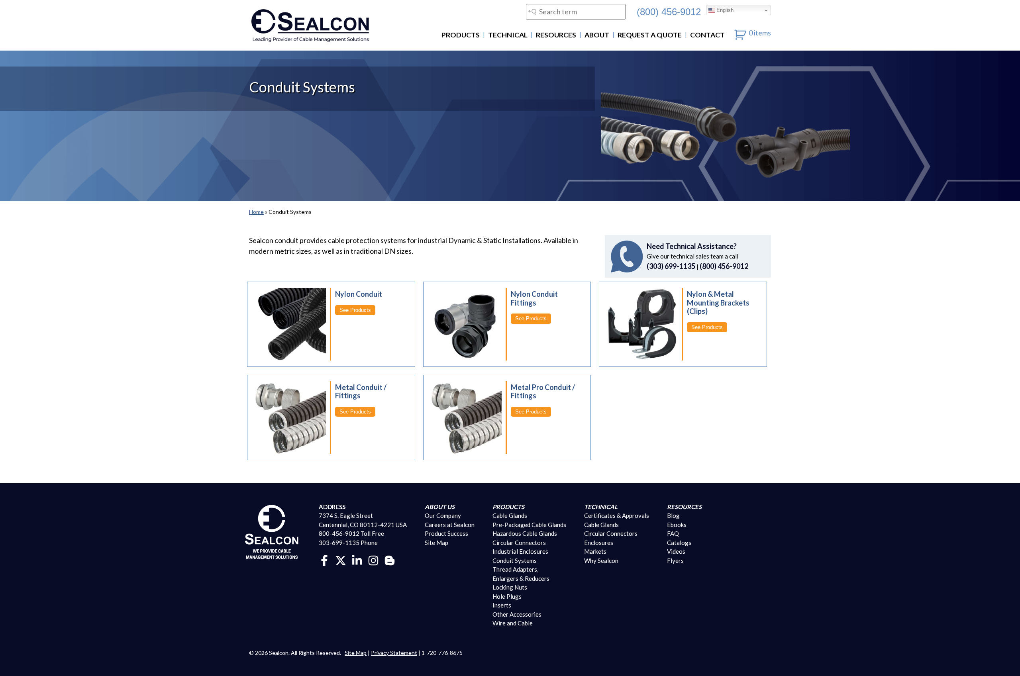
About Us (440, 506)
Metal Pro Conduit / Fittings (543, 391)
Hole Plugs (507, 596)
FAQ (673, 533)
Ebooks (677, 524)
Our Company (443, 515)
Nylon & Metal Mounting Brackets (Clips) (718, 302)
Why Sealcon (601, 560)
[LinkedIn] (357, 559)
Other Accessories (516, 614)
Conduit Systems (514, 560)
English (724, 10)
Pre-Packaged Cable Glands (529, 524)
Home (256, 211)
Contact (707, 35)
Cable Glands (509, 515)
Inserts (501, 605)
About (597, 35)
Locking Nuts (509, 587)
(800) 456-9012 (669, 11)
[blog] (389, 559)
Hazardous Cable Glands (524, 533)
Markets (595, 551)
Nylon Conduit (358, 294)
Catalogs (679, 542)
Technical (508, 35)
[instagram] (373, 559)
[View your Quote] (740, 32)
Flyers (675, 560)
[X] (340, 559)
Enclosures (598, 542)
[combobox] (576, 12)
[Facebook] (324, 559)
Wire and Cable (512, 623)
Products (460, 35)
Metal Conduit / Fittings (360, 391)
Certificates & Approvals (616, 515)
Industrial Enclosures (520, 551)
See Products (355, 310)
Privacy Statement (394, 652)
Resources (556, 35)
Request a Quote (650, 35)
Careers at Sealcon (450, 524)
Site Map (436, 542)
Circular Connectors (519, 542)
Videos (676, 551)
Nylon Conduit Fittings (534, 298)
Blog (673, 515)
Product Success (446, 533)
